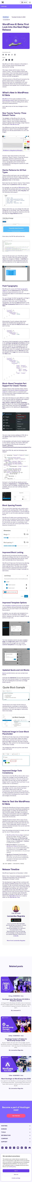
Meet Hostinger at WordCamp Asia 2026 (16, 1079)
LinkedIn (15, 936)
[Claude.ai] (6, 55)
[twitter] (14, 1147)
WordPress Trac (15, 897)
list (10, 673)
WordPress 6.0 (14, 124)
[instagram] (10, 1147)
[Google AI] (9, 55)
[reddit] (22, 1147)
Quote (4, 673)
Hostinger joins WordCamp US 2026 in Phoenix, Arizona (16, 1000)
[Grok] (12, 55)
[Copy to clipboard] (3, 60)
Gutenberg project (8, 100)
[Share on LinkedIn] (12, 60)
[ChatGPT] (3, 55)
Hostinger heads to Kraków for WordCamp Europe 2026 (16, 1039)
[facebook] (6, 1147)
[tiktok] (26, 1147)
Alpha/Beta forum (14, 896)
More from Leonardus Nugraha (16, 940)
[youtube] (18, 1147)
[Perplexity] (15, 55)
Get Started (16, 1115)
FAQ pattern (22, 187)
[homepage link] (2, 2)
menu (6, 6)
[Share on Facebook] (9, 60)
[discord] (29, 1147)
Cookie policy (12, 1166)
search (30, 6)
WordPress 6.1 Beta (12, 846)
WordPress (5, 17)
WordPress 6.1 (6, 99)
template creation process (13, 605)
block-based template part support (15, 391)
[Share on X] (6, 60)
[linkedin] (2, 1147)
